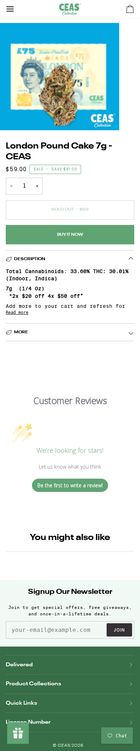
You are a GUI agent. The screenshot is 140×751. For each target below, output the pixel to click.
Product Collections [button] (33, 683)
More (21, 332)
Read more (17, 312)
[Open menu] (16, 9)
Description (29, 259)
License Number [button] (28, 722)
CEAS (65, 746)
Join (119, 630)
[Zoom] (13, 117)
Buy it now (70, 235)
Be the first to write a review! (70, 485)
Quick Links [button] (21, 703)
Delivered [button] (19, 664)
